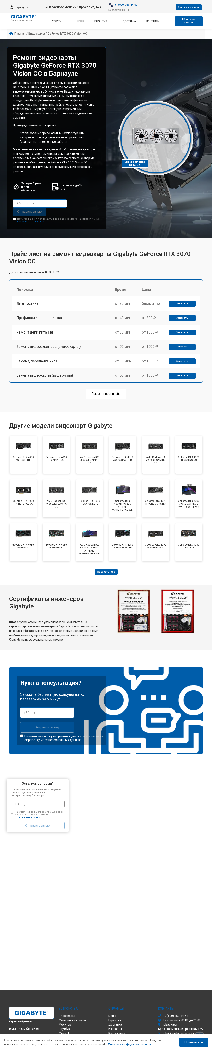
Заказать (182, 303)
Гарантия (100, 21)
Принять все (193, 1042)
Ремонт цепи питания (34, 332)
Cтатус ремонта (189, 7)
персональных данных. (30, 221)
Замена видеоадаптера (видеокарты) (48, 346)
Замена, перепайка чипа (37, 361)
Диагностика (27, 303)
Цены (80, 21)
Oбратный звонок (188, 21)
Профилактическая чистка (39, 317)
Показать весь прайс (106, 393)
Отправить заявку (29, 211)
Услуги (56, 21)
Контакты (152, 21)
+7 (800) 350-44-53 (126, 4)
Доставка (129, 21)
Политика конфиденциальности (129, 1044)
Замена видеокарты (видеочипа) (44, 375)
